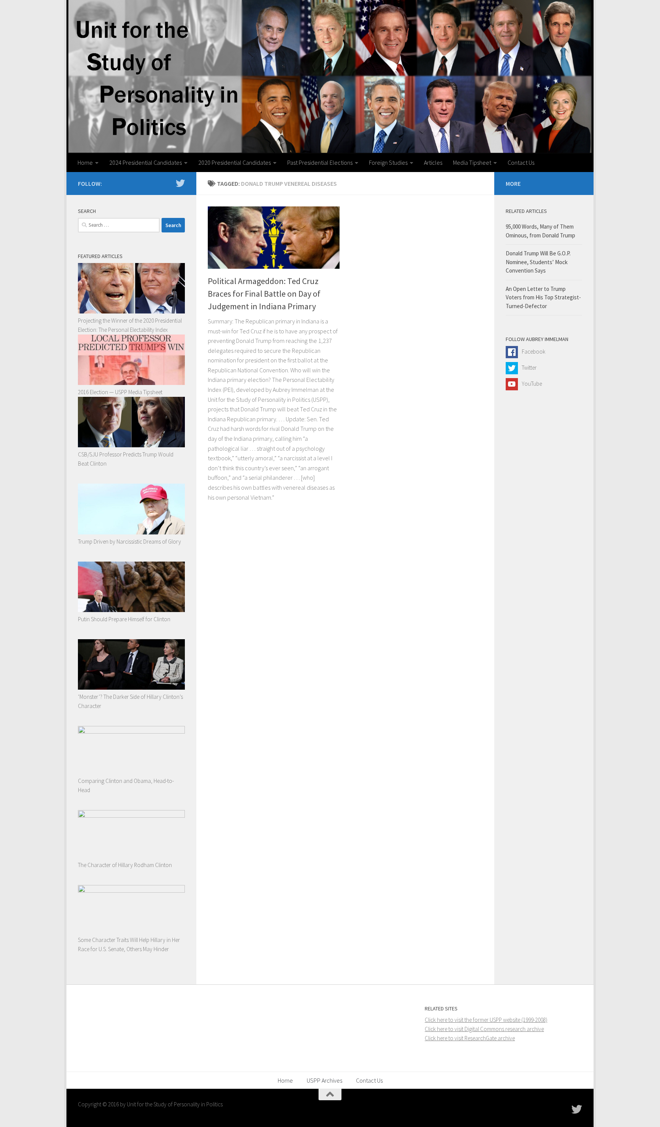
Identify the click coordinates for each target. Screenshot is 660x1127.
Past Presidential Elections (320, 162)
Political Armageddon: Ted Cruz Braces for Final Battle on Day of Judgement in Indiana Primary (264, 294)
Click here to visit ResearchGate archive (470, 1038)
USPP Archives (324, 1080)
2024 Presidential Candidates (145, 162)
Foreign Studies (388, 162)
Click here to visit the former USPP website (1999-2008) (486, 1019)
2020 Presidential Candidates (234, 162)
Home (85, 162)
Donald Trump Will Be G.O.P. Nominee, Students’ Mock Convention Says (538, 262)
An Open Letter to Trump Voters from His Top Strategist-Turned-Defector (543, 297)
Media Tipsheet (472, 162)
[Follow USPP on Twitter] (180, 183)
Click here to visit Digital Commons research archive (484, 1029)
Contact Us (521, 162)
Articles (433, 162)
